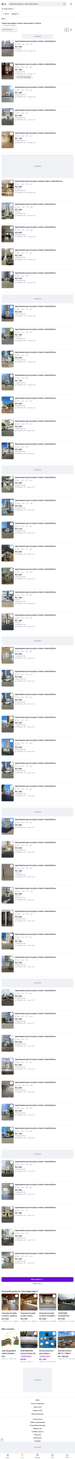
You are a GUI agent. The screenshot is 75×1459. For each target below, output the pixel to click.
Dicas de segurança (37, 1403)
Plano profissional (37, 1414)
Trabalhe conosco (37, 1431)
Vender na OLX (37, 1410)
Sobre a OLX (38, 1407)
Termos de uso (37, 1419)
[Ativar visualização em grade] (71, 30)
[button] (37, 4)
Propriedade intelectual (37, 1425)
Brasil (3, 18)
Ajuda (37, 1400)
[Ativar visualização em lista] (66, 30)
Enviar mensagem (25, 77)
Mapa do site (37, 1428)
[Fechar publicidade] (2, 1440)
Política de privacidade (37, 1422)
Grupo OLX (37, 1435)
